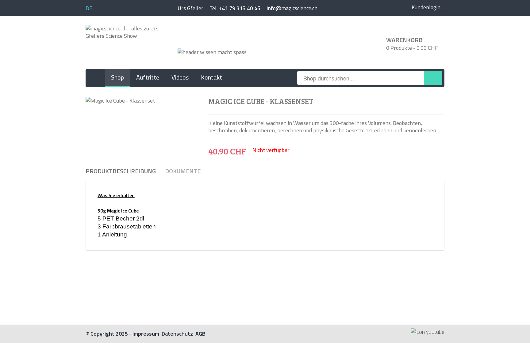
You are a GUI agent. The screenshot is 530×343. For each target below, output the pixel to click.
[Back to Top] (517, 323)
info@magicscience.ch (292, 8)
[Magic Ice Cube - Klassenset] (142, 100)
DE (89, 8)
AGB (200, 333)
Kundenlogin (426, 7)
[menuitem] (95, 78)
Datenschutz (177, 333)
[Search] (433, 78)
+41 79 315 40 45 (239, 8)
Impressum (145, 333)
